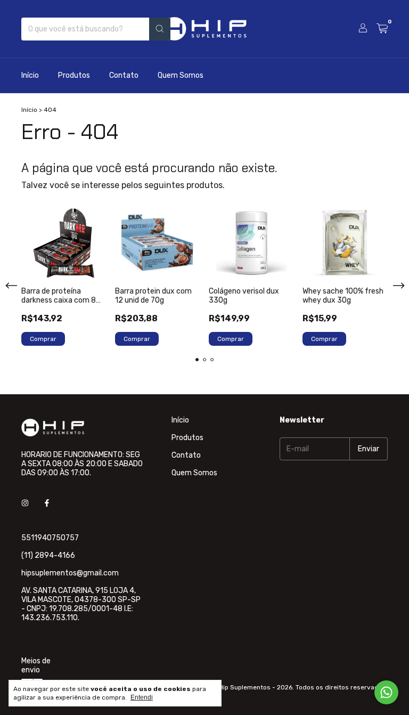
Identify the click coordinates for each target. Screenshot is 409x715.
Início (30, 75)
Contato (123, 75)
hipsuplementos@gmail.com (70, 573)
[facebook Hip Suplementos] (47, 503)
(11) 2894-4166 (48, 555)
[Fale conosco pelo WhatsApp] (386, 692)
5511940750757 (50, 537)
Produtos (74, 75)
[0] (382, 28)
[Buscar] (159, 29)
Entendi (141, 697)
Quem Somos (180, 75)
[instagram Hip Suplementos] (25, 503)
